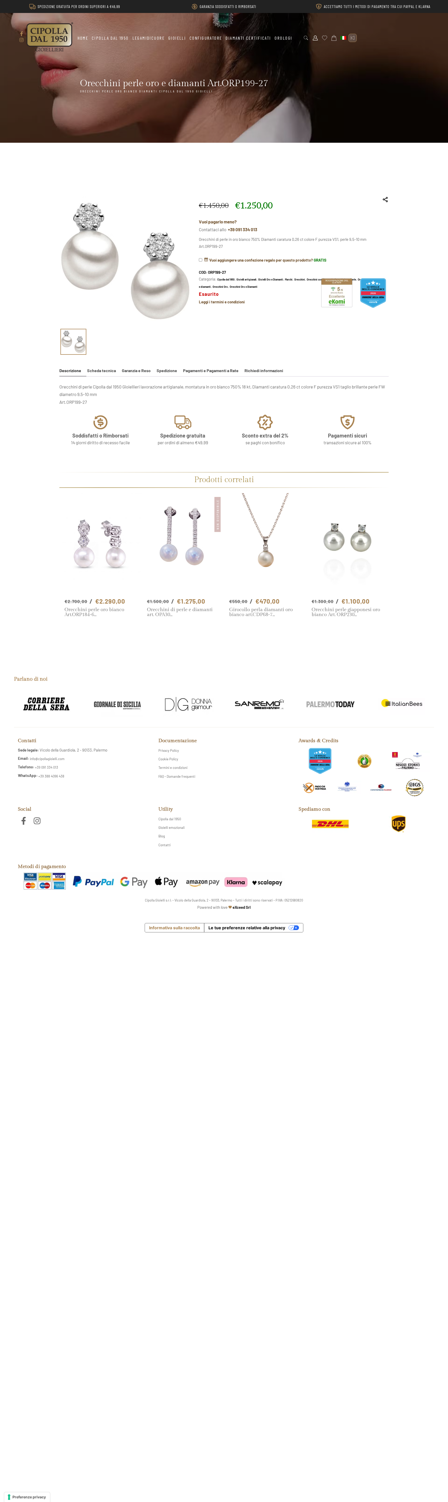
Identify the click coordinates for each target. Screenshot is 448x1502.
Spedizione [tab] (167, 370)
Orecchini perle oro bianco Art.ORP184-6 (94, 612)
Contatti (164, 845)
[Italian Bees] (401, 704)
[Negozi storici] (409, 761)
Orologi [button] (283, 37)
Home (83, 37)
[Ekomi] (336, 305)
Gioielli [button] (177, 37)
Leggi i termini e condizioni (222, 301)
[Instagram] (21, 40)
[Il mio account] (315, 38)
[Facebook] (21, 34)
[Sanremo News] (259, 704)
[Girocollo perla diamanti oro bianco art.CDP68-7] (265, 545)
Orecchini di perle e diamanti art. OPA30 (180, 612)
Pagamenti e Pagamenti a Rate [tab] (211, 370)
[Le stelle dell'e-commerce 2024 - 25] (320, 761)
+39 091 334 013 (242, 229)
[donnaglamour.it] (188, 704)
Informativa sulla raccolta (174, 927)
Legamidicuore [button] (148, 37)
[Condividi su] (385, 199)
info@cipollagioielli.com (47, 759)
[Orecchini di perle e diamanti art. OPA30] (183, 545)
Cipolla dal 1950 (110, 37)
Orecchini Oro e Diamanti (243, 286)
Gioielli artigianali (246, 279)
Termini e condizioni (172, 768)
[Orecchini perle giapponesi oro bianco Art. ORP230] (347, 545)
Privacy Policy (168, 750)
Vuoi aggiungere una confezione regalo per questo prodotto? (267, 260)
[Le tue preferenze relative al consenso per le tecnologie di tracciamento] (27, 1497)
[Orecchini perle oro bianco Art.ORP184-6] (100, 545)
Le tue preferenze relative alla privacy (246, 927)
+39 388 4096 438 (51, 776)
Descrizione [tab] (70, 370)
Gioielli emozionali (171, 827)
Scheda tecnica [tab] (101, 370)
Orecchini (299, 279)
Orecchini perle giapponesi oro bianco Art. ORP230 (346, 612)
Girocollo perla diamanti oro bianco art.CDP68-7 (261, 612)
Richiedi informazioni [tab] (263, 370)
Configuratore (206, 37)
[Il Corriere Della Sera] (46, 704)
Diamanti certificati (248, 37)
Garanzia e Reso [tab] (136, 370)
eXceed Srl (242, 907)
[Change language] (343, 38)
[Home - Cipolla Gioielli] (49, 36)
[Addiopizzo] (314, 787)
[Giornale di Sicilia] (117, 704)
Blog (161, 836)
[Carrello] (334, 38)
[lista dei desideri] (324, 38)
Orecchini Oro (220, 286)
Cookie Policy (168, 759)
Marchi (288, 279)
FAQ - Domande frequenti (176, 776)
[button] (306, 38)
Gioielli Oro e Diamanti (270, 279)
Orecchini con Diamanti (320, 279)
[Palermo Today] (330, 704)
